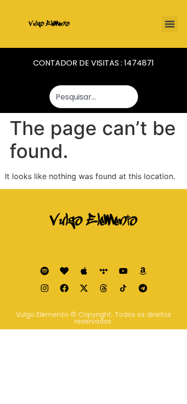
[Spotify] (44, 271)
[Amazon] (143, 271)
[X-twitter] (84, 288)
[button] (169, 24)
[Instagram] (44, 288)
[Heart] (64, 271)
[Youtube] (123, 271)
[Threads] (103, 288)
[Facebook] (64, 288)
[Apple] (84, 271)
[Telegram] (143, 288)
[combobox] (93, 96)
